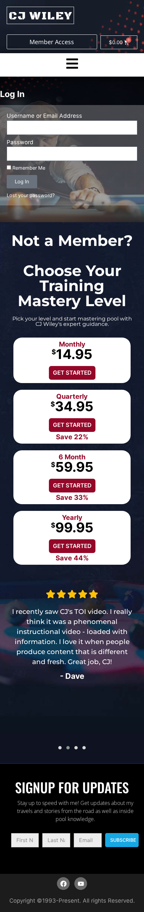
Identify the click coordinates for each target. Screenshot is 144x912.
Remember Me (28, 168)
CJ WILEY (40, 16)
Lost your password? (31, 195)
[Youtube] (80, 883)
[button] (60, 747)
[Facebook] (63, 883)
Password (20, 142)
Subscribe (123, 840)
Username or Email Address (44, 115)
